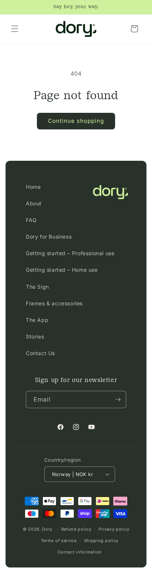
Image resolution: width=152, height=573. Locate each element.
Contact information (80, 552)
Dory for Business (49, 236)
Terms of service (59, 540)
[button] (15, 29)
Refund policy (76, 529)
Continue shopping (76, 120)
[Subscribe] (118, 399)
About (34, 203)
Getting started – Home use (62, 270)
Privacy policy (114, 529)
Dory (47, 529)
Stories (35, 336)
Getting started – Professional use (70, 253)
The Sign (37, 287)
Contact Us (40, 353)
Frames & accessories (54, 303)
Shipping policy (101, 540)
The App (37, 320)
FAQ (31, 220)
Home (33, 187)
